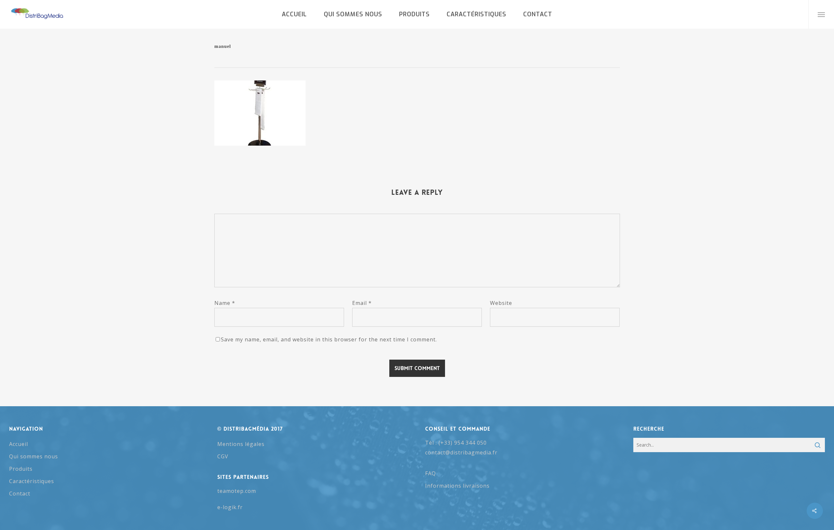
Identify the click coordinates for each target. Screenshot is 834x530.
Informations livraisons (457, 485)
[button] (821, 14)
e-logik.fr (230, 507)
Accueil (18, 444)
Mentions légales (241, 444)
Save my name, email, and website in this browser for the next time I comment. (329, 339)
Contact (19, 493)
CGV (222, 456)
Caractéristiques (31, 481)
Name (224, 303)
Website (501, 303)
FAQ (430, 473)
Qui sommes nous (33, 456)
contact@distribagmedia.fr (461, 452)
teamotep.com (236, 490)
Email (362, 303)
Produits (21, 468)
